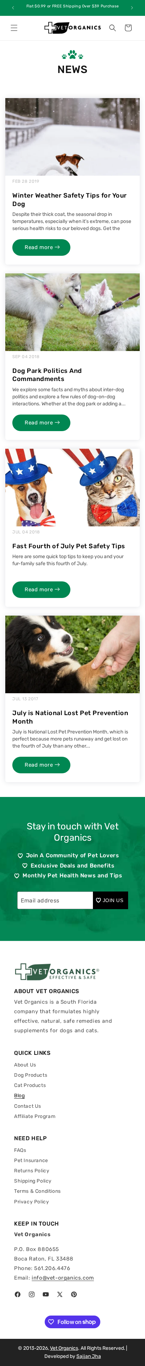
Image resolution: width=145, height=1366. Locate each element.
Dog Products (30, 1075)
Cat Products (30, 1085)
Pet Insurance (31, 1160)
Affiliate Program (34, 1116)
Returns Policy (31, 1171)
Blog (19, 1096)
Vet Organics (64, 1348)
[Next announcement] (132, 8)
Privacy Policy (31, 1202)
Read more (40, 247)
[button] (14, 28)
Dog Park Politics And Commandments (47, 375)
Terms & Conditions (37, 1191)
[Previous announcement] (13, 8)
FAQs (20, 1150)
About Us (25, 1065)
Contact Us (27, 1106)
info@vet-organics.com (63, 1278)
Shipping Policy (33, 1181)
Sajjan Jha (88, 1356)
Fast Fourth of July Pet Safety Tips (68, 546)
